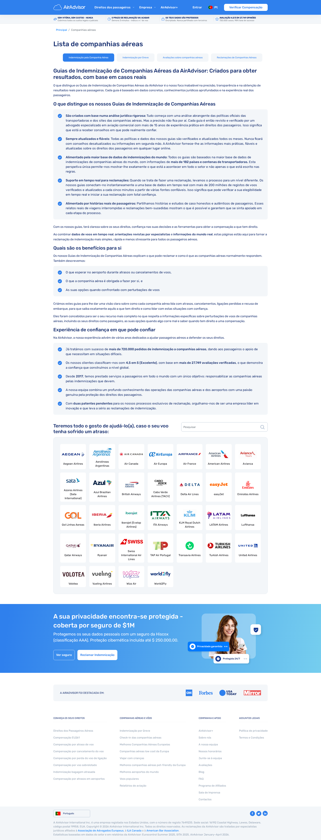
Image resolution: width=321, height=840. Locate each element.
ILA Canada (134, 830)
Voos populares (129, 778)
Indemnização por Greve (136, 57)
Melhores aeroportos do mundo (139, 772)
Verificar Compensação (245, 7)
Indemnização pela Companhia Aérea (88, 57)
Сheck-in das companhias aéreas (140, 737)
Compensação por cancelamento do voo (78, 751)
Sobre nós (205, 737)
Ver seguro (64, 655)
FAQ (201, 778)
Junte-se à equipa (210, 758)
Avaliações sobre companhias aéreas (183, 57)
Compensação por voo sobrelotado (75, 765)
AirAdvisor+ (169, 7)
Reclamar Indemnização (97, 655)
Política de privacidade (253, 730)
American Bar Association (162, 830)
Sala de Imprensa (209, 792)
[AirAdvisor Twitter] (258, 813)
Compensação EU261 (66, 737)
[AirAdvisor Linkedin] (265, 813)
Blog (201, 772)
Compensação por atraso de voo (73, 744)
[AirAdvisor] (69, 7)
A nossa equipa (208, 744)
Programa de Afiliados (212, 785)
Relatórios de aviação (133, 785)
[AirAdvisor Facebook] (252, 813)
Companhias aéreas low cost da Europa (144, 751)
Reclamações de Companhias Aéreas (236, 57)
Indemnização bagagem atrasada (74, 772)
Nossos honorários (210, 751)
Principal (61, 29)
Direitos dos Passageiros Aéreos (73, 730)
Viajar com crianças (132, 758)
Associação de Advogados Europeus (101, 830)
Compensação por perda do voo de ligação (80, 758)
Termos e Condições (251, 737)
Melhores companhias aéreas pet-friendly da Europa (153, 765)
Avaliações (205, 765)
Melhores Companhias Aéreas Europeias (145, 744)
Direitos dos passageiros (112, 7)
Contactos (205, 799)
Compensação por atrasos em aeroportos (79, 778)
